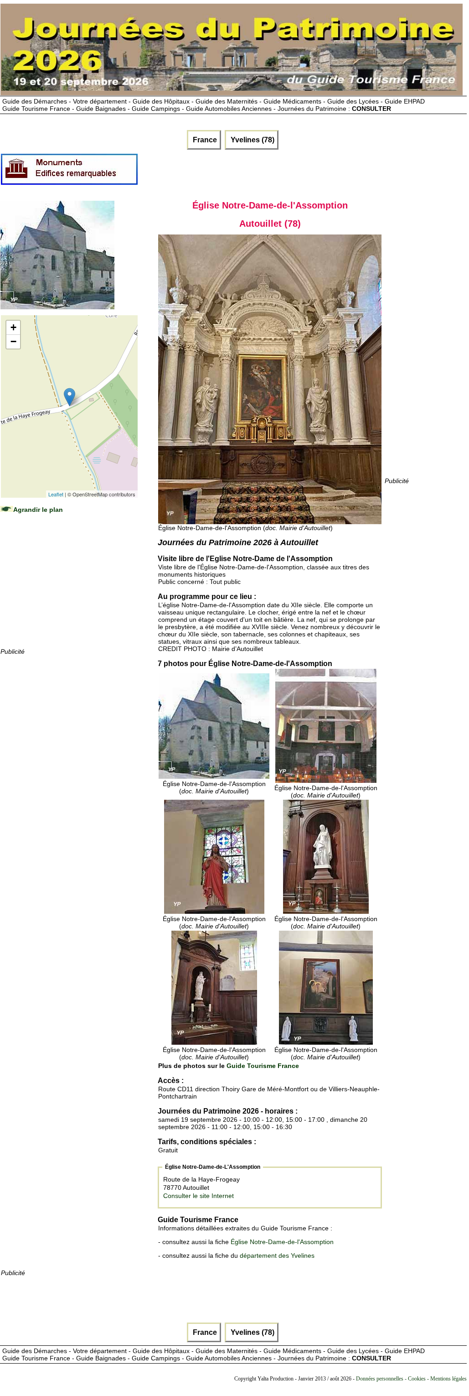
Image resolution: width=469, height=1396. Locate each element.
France (204, 140)
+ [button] (13, 327)
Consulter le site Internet (198, 1195)
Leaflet (55, 494)
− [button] (13, 341)
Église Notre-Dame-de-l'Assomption (282, 1241)
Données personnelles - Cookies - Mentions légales (411, 1378)
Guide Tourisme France (263, 1065)
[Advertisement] (68, 589)
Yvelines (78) (251, 140)
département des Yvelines (277, 1255)
